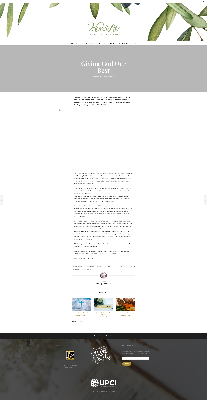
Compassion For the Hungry (125, 313)
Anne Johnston (97, 76)
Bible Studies (86, 43)
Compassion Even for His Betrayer (103, 313)
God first (108, 266)
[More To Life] (103, 29)
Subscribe (126, 363)
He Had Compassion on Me (81, 313)
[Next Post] (205, 199)
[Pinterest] (58, 110)
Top (104, 396)
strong (89, 269)
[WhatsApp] (58, 118)
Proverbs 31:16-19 (78, 269)
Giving (99, 266)
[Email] (58, 114)
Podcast (112, 43)
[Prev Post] (1, 199)
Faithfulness (90, 266)
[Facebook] (58, 102)
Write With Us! (125, 43)
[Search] (135, 43)
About (72, 43)
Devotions (100, 43)
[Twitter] (58, 106)
